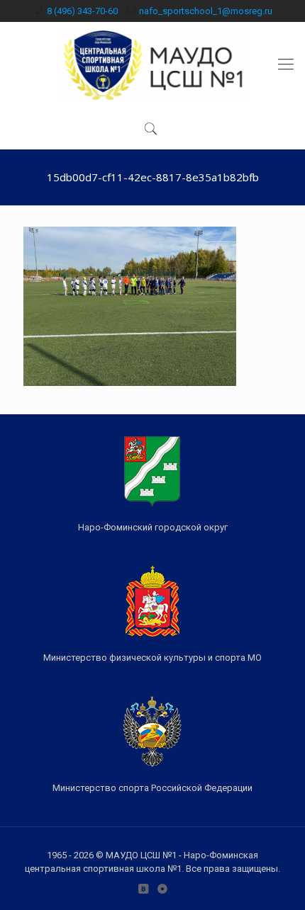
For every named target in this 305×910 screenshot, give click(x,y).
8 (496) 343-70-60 (82, 11)
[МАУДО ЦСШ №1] (152, 64)
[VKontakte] (142, 888)
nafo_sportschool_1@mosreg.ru (205, 11)
